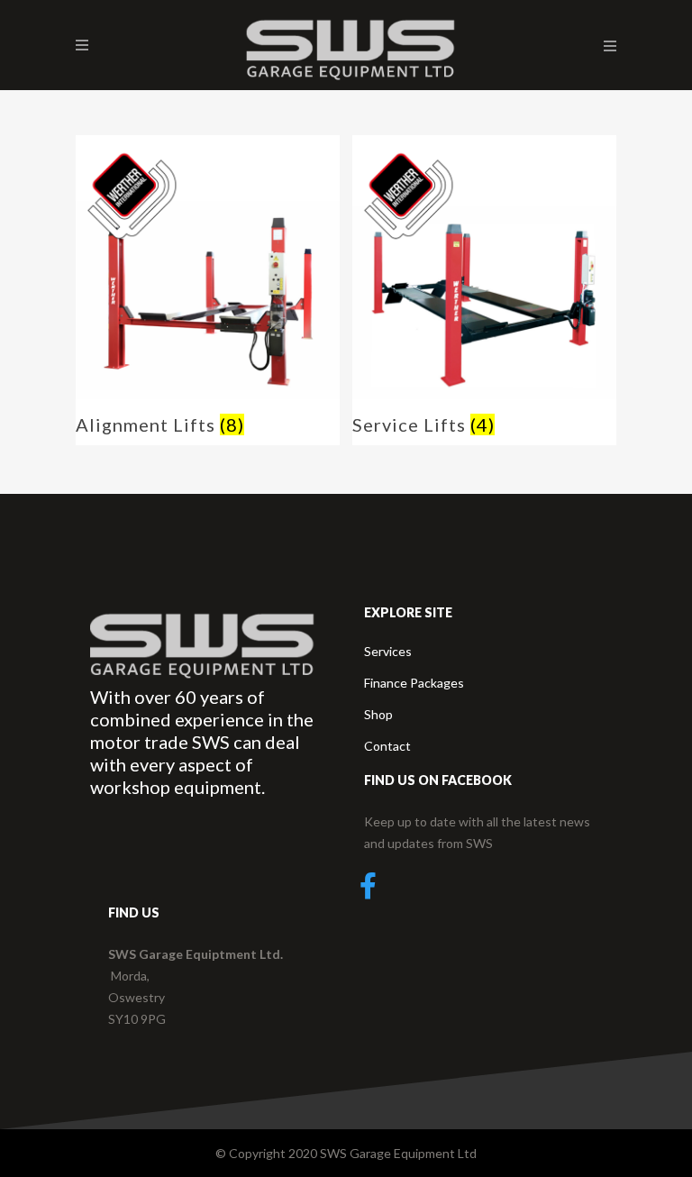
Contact (387, 745)
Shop (378, 714)
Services (388, 651)
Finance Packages (414, 682)
